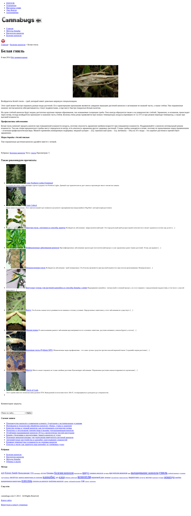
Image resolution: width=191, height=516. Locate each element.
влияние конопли (96, 473)
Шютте (29, 370)
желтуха (14, 477)
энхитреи (93, 481)
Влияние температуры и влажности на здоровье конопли (31, 442)
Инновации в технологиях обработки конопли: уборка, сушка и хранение (39, 426)
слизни (66, 481)
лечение (107, 477)
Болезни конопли (14, 35)
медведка (142, 477)
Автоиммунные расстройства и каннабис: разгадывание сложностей (36, 440)
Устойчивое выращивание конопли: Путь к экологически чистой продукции (40, 433)
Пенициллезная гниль (35, 268)
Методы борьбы (13, 31)
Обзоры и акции (13, 462)
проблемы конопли (56, 481)
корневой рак (97, 477)
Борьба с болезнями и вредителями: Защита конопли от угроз (33, 435)
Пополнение (24, 473)
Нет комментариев (19, 57)
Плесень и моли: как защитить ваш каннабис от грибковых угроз (35, 444)
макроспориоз (123, 477)
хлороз (87, 481)
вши (129, 473)
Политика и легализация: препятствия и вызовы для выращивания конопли (40, 430)
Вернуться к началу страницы (14, 505)
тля (82, 481)
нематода (169, 477)
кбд (57, 477)
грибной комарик (173, 473)
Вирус (28, 310)
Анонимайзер (12, 12)
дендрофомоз (5, 477)
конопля (84, 477)
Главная (9, 28)
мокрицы (155, 477)
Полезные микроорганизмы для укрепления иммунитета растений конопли (39, 437)
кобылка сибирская (71, 477)
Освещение (11, 5)
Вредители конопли (15, 33)
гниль (33, 153)
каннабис (49, 477)
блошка (50, 473)
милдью (149, 477)
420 (3, 473)
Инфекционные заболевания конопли (42, 248)
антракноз (37, 473)
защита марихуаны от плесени (30, 477)
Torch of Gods (32, 390)
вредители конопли (118, 473)
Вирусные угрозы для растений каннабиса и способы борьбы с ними (56, 288)
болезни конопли (64, 472)
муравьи (161, 477)
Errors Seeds (11, 473)
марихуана (134, 477)
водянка (106, 473)
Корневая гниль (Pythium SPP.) (39, 350)
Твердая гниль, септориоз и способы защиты (45, 228)
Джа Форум (11, 10)
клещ (62, 477)
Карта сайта (6, 500)
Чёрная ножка (32, 330)
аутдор (43, 473)
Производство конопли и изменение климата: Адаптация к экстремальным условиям (44, 423)
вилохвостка (78, 473)
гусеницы (182, 473)
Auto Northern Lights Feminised (39, 183)
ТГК (32, 473)
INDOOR (10, 3)
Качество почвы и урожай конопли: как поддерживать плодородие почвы (39, 428)
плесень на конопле (40, 481)
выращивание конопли (145, 472)
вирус (85, 472)
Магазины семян (13, 8)
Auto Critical (31, 205)
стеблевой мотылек (75, 481)
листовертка (115, 477)
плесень (26, 480)
